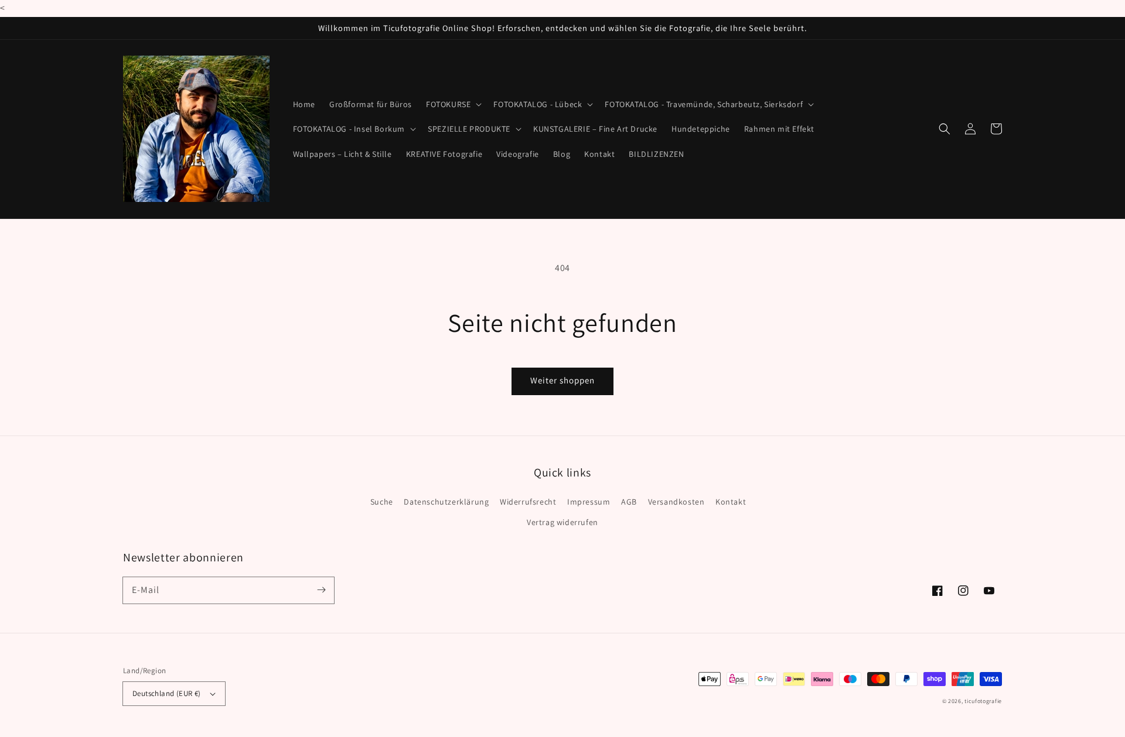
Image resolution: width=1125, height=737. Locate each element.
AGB (629, 501)
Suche (381, 501)
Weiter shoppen (562, 380)
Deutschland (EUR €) (166, 693)
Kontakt (730, 501)
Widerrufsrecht (528, 501)
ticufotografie (983, 701)
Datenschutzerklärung (446, 501)
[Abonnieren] (321, 590)
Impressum (588, 501)
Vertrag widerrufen (562, 522)
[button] (452, 104)
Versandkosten (676, 501)
